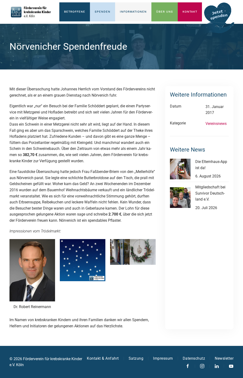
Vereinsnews (216, 123)
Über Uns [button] (164, 11)
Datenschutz (194, 358)
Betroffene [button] (74, 11)
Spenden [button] (102, 11)
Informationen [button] (133, 11)
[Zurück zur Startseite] (30, 11)
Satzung (136, 358)
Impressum (163, 358)
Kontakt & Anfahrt (103, 358)
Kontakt (189, 11)
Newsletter (224, 358)
